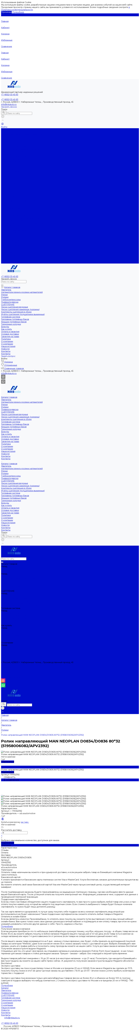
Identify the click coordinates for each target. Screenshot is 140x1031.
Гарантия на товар (10, 173)
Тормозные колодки (11, 161)
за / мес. (25, 822)
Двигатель (6, 132)
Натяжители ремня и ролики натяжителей (22, 134)
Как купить (6, 237)
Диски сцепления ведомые (14, 146)
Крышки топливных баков (14, 159)
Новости (5, 186)
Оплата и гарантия (10, 169)
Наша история (8, 183)
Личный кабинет (9, 670)
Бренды (5, 235)
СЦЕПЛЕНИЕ (7, 144)
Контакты (5, 188)
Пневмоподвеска (9, 142)
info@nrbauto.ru (9, 104)
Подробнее (18, 12)
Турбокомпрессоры (11, 208)
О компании (7, 181)
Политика (6, 176)
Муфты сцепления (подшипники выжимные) (23, 223)
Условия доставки (10, 171)
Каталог (5, 988)
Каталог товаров (9, 196)
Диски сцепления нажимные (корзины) (20, 149)
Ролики (4, 139)
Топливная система (10, 154)
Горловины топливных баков (15, 156)
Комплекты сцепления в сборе (16, 151)
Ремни (4, 137)
